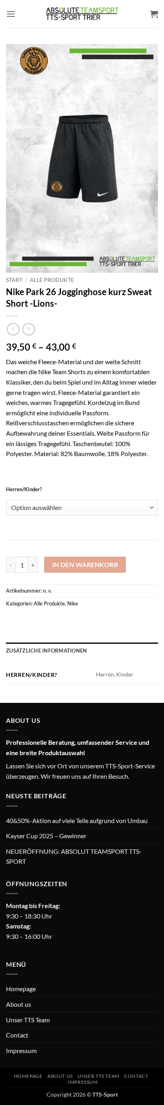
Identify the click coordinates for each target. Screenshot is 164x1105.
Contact (17, 1035)
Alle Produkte (52, 280)
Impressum (21, 1050)
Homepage (21, 988)
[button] (11, 14)
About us (18, 1004)
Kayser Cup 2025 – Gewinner (46, 835)
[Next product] (13, 329)
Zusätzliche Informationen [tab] (46, 650)
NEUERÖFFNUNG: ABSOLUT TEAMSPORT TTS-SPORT (74, 856)
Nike (72, 603)
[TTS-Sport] (82, 14)
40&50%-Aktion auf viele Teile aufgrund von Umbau (77, 820)
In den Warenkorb (85, 564)
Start (14, 280)
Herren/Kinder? (24, 489)
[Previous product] (28, 329)
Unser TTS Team (28, 1020)
